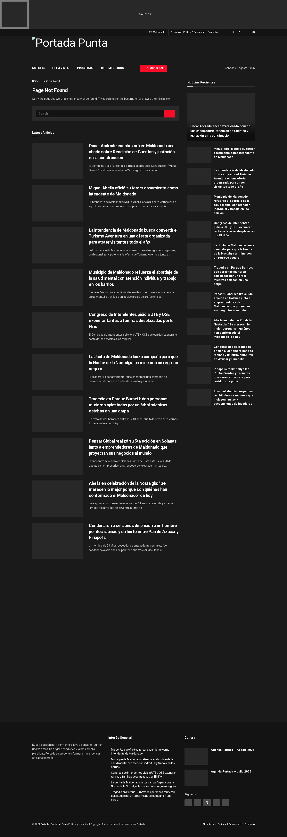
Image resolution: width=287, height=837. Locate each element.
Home (35, 81)
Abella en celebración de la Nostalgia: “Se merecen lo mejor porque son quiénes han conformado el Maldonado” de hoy (128, 489)
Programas (85, 68)
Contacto (212, 32)
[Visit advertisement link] (221, 448)
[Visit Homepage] (69, 49)
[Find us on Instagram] (223, 32)
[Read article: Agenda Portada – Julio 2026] (196, 778)
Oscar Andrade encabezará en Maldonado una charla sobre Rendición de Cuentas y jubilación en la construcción (132, 151)
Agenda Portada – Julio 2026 (231, 771)
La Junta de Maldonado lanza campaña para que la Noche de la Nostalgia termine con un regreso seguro (133, 362)
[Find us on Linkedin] (216, 802)
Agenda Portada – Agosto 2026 (232, 750)
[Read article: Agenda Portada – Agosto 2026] (196, 756)
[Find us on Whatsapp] (249, 32)
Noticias (38, 68)
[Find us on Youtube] (244, 32)
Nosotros (176, 32)
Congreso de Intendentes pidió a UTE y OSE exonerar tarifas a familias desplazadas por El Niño (131, 320)
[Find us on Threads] (253, 32)
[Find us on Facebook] (228, 32)
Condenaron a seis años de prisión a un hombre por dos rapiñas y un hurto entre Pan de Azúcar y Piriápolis (134, 531)
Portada (141, 824)
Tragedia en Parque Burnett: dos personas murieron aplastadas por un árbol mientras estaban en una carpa (128, 404)
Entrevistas (61, 68)
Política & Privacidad (194, 32)
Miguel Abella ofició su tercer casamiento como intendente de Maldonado (234, 153)
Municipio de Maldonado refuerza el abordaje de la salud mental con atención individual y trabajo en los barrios (133, 278)
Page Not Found (51, 81)
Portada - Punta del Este (54, 824)
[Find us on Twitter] (233, 32)
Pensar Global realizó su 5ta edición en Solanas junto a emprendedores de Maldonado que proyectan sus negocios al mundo (132, 447)
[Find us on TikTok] (239, 32)
